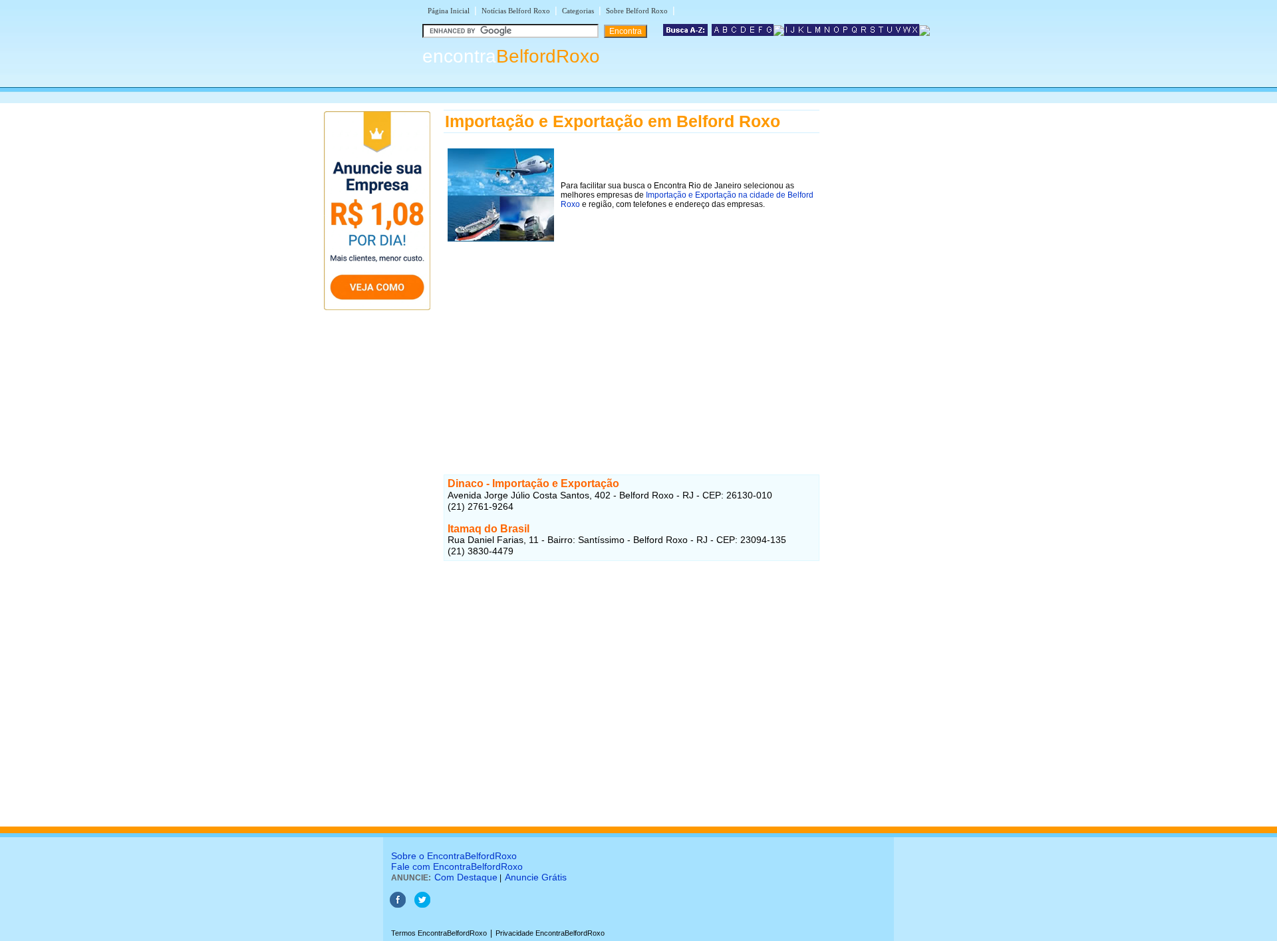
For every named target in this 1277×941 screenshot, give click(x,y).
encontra (511, 56)
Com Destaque (465, 877)
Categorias (578, 11)
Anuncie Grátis (536, 877)
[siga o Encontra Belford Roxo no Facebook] (398, 905)
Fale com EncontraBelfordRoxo (457, 866)
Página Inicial (449, 11)
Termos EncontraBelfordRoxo (439, 933)
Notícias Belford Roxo (516, 11)
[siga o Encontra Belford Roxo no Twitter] (422, 905)
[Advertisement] (631, 339)
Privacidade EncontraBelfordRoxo (550, 933)
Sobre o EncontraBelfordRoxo (454, 855)
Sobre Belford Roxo (637, 11)
